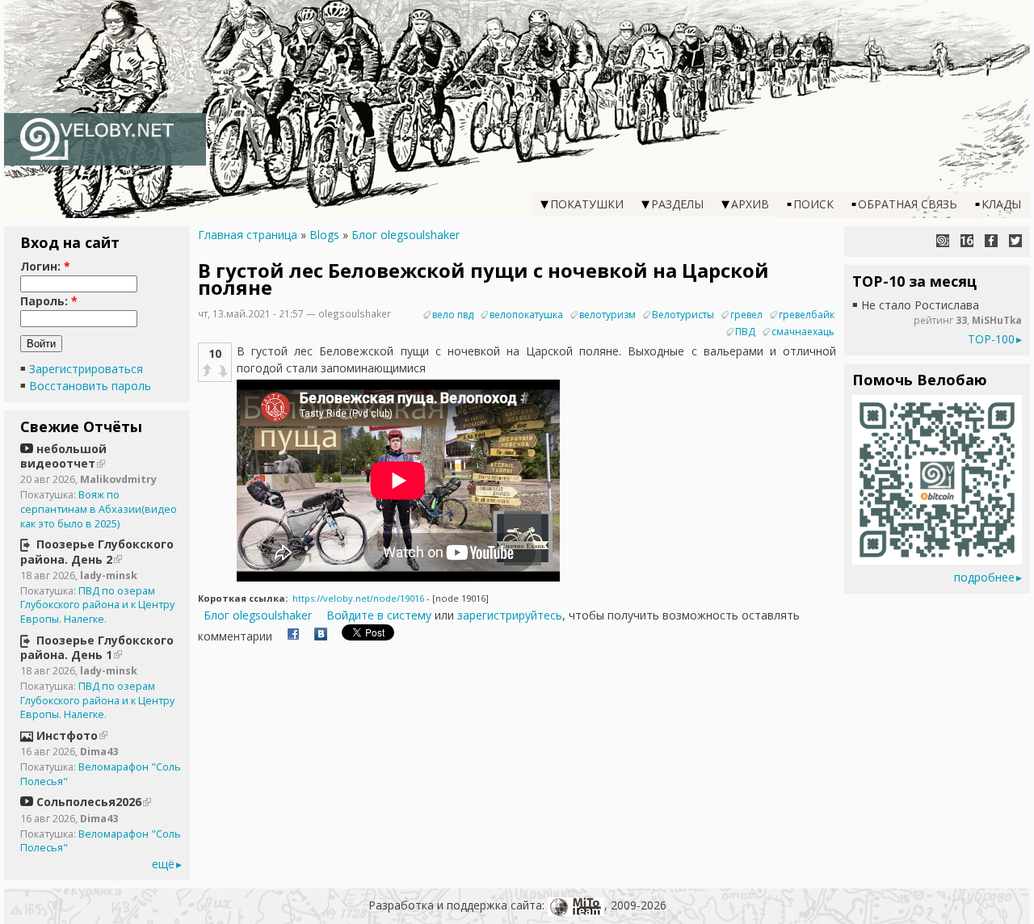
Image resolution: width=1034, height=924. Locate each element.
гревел (746, 314)
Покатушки (587, 204)
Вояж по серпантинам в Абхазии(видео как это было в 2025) (98, 509)
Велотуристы (683, 314)
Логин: (45, 266)
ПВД (745, 331)
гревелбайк (806, 314)
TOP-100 (991, 338)
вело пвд (452, 314)
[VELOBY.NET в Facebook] (991, 240)
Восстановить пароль (90, 385)
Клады (1001, 204)
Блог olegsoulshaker (405, 234)
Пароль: (49, 301)
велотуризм (607, 314)
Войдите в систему (378, 615)
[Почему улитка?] (942, 240)
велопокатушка (526, 314)
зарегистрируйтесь (509, 615)
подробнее (984, 577)
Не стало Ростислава (920, 305)
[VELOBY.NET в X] (1015, 240)
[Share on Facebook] (293, 636)
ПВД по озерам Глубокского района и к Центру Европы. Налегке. (97, 605)
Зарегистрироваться (86, 368)
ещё (163, 864)
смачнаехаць (802, 331)
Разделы (677, 204)
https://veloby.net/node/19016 (358, 598)
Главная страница (247, 234)
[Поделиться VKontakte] (320, 636)
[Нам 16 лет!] (966, 240)
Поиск (813, 204)
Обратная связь (907, 204)
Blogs (324, 234)
